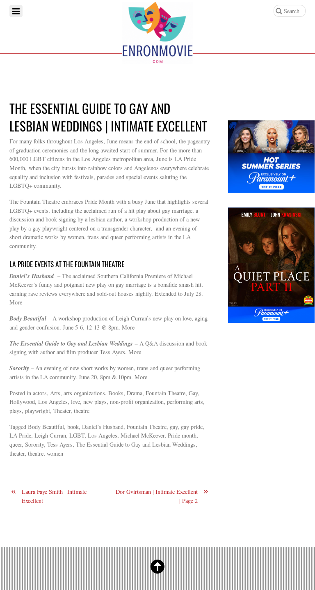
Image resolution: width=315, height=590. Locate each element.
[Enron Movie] (157, 57)
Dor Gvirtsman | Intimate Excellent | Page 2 (162, 496)
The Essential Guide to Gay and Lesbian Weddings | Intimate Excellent (108, 117)
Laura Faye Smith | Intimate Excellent (49, 496)
